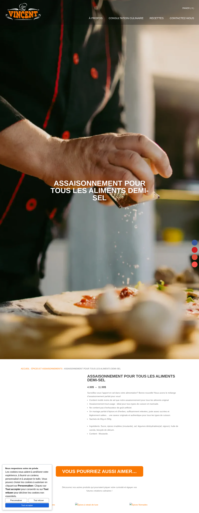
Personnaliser (16, 500)
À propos (96, 18)
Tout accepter (27, 505)
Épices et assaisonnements (46, 368)
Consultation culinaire (126, 18)
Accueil (25, 368)
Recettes (157, 18)
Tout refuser (39, 500)
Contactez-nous (182, 18)
